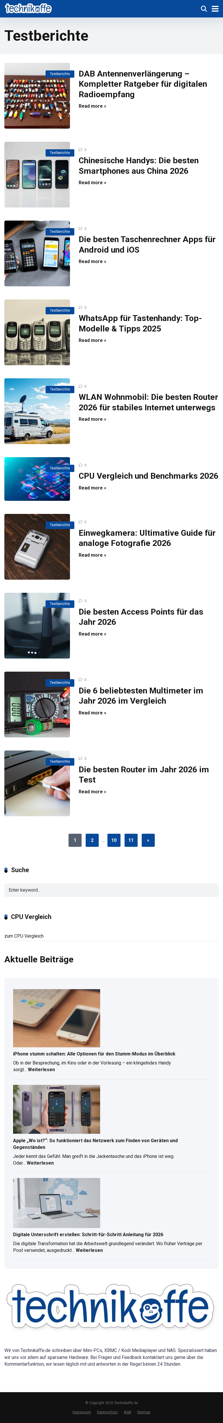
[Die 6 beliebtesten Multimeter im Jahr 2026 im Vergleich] (37, 704)
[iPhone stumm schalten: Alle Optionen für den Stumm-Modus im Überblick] (56, 1019)
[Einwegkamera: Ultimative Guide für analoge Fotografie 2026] (37, 547)
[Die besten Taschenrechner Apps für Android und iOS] (37, 253)
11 (131, 840)
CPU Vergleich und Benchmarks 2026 (148, 476)
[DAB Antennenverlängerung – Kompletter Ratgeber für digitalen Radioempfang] (37, 96)
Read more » (92, 106)
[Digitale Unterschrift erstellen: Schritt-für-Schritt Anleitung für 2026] (56, 1203)
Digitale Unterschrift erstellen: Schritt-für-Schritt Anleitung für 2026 (88, 1234)
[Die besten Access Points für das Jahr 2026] (37, 626)
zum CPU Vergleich (24, 936)
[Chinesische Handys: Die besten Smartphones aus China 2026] (37, 174)
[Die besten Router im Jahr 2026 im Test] (37, 783)
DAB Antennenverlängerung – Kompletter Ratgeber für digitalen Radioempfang (143, 84)
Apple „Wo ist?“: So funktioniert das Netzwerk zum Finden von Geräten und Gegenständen (95, 1144)
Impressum (82, 1412)
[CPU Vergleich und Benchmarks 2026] (37, 479)
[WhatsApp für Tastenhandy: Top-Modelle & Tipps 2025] (37, 332)
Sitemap (143, 1412)
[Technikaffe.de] (28, 8)
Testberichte (60, 74)
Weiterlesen (41, 1070)
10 (113, 840)
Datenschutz (107, 1412)
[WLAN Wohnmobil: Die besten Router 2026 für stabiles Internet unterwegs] (37, 411)
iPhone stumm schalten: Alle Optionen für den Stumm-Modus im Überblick (94, 1054)
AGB (127, 1412)
